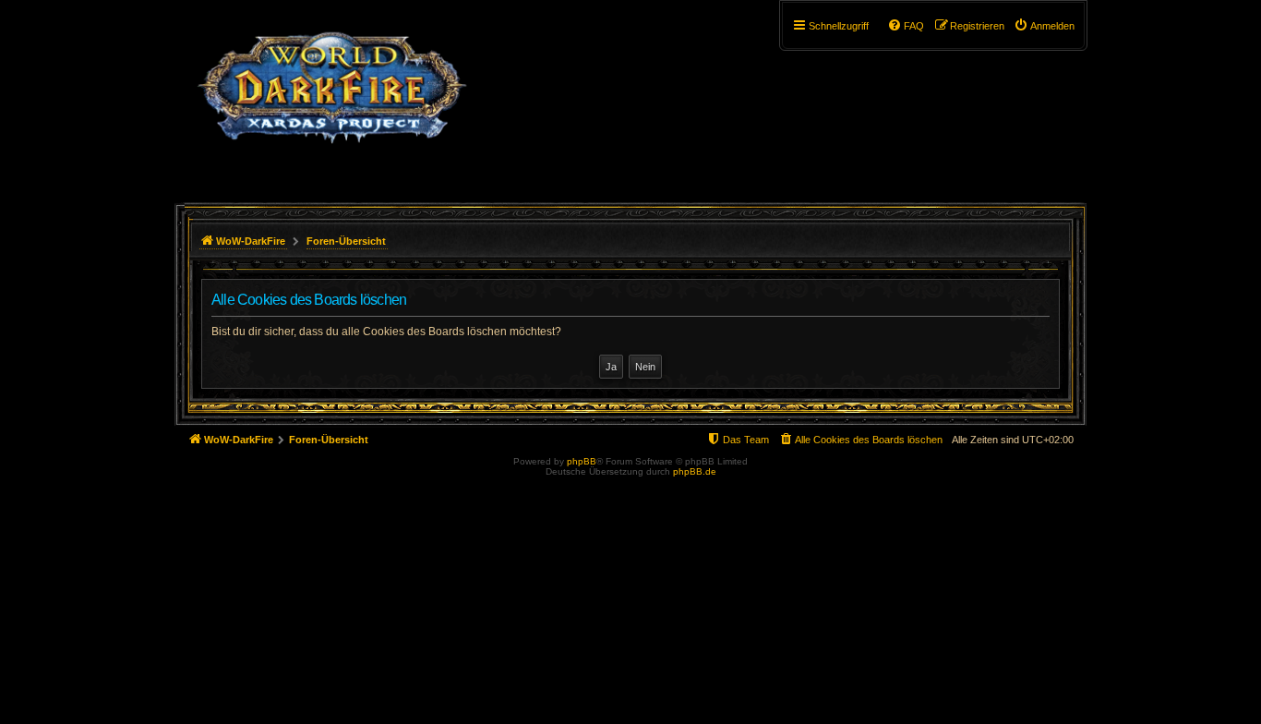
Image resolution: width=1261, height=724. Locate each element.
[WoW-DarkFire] (332, 97)
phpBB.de (694, 471)
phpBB (581, 461)
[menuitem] (1044, 26)
